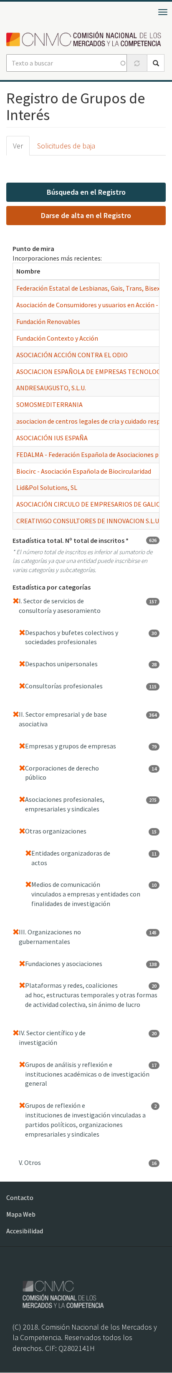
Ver (18, 146)
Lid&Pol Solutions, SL (46, 487)
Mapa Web (20, 1214)
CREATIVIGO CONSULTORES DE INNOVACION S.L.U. (88, 521)
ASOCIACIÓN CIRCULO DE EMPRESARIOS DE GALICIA (91, 504)
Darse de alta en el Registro (86, 215)
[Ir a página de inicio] (86, 39)
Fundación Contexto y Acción (57, 338)
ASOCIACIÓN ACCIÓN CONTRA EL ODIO (72, 355)
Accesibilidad (24, 1231)
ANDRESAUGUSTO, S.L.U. (51, 388)
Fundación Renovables (48, 321)
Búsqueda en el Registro (86, 192)
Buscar (155, 63)
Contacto (19, 1197)
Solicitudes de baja (66, 146)
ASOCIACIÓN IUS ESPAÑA (52, 438)
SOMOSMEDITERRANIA (49, 404)
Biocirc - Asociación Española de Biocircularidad (83, 471)
